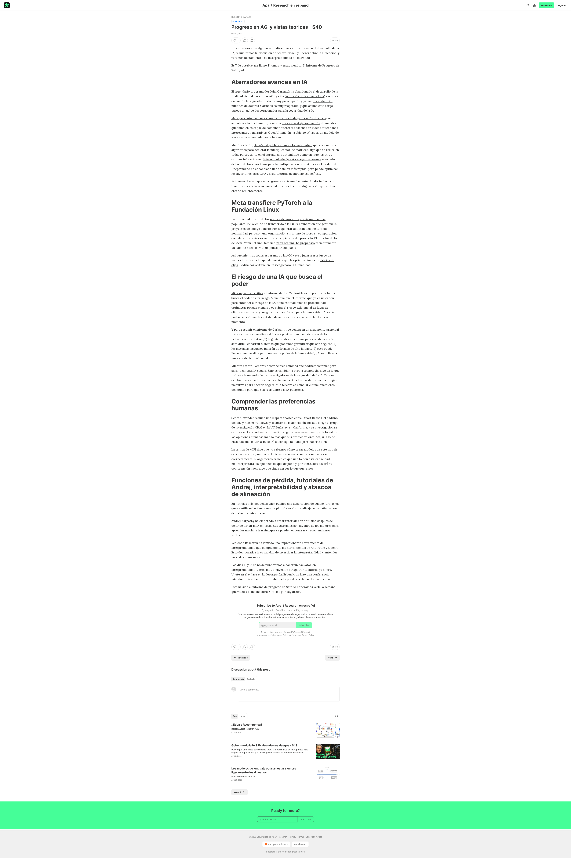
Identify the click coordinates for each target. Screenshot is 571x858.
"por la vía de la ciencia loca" (304, 96)
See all (237, 792)
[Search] (528, 5)
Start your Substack (278, 844)
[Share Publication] (534, 5)
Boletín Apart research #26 (245, 728)
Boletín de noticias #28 (243, 776)
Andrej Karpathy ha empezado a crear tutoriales (265, 521)
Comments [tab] (238, 679)
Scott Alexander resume (248, 418)
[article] (285, 731)
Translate (237, 21)
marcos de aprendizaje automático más (297, 219)
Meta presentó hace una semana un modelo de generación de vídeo (278, 118)
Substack (270, 851)
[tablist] (244, 679)
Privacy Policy (308, 635)
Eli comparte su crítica (247, 293)
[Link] (227, 82)
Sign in (562, 5)
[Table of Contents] (3, 429)
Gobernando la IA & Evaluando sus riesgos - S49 (264, 745)
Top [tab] (235, 716)
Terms (301, 836)
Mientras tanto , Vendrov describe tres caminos (264, 366)
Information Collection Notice (285, 635)
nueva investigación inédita (301, 123)
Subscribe (546, 5)
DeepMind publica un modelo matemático (283, 145)
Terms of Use (300, 632)
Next (330, 657)
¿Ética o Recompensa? (246, 724)
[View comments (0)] (245, 40)
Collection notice (314, 836)
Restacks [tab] (251, 679)
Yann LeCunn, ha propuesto (295, 243)
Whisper (312, 132)
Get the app (300, 844)
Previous (243, 657)
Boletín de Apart (241, 17)
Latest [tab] (243, 716)
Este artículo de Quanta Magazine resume (292, 159)
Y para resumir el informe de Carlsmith (258, 329)
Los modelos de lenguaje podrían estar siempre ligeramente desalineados (263, 770)
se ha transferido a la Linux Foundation (287, 224)
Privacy (292, 836)
